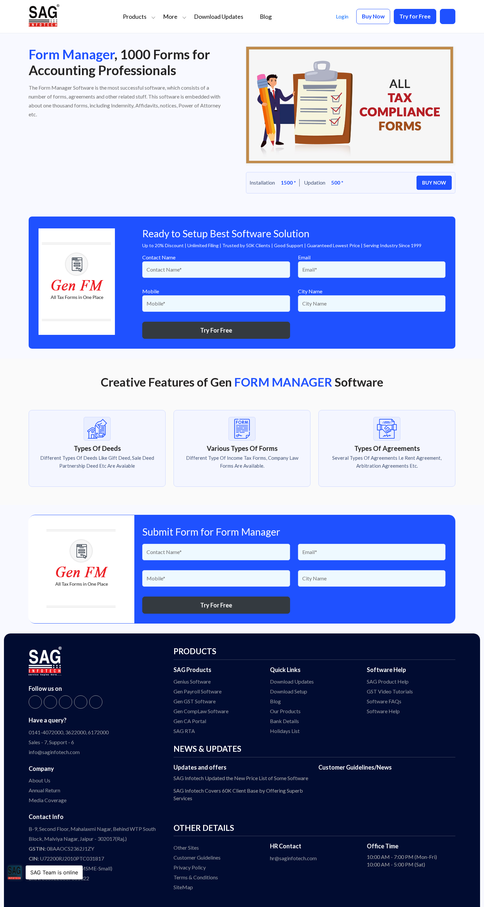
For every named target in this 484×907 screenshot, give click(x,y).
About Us (39, 780)
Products (135, 16)
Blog (266, 16)
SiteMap (183, 887)
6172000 (98, 732)
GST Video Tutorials (390, 691)
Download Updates (218, 16)
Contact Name (158, 257)
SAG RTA (184, 731)
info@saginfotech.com (54, 752)
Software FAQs (384, 701)
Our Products (285, 711)
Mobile (150, 291)
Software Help (383, 711)
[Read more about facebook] (35, 702)
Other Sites (186, 847)
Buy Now (373, 16)
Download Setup (288, 691)
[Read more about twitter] (50, 702)
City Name (310, 291)
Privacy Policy (190, 867)
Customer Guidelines (197, 857)
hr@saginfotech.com (293, 858)
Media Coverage (48, 800)
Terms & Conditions (196, 877)
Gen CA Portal (190, 721)
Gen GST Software (195, 701)
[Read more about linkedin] (80, 702)
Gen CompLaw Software (201, 711)
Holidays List (285, 731)
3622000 (75, 732)
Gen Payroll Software (198, 691)
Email (304, 257)
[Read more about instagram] (65, 702)
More (170, 16)
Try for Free (415, 16)
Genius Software (192, 681)
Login (342, 16)
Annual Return (44, 790)
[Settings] (447, 16)
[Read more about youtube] (95, 702)
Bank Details (284, 721)
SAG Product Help (388, 681)
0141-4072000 (46, 732)
